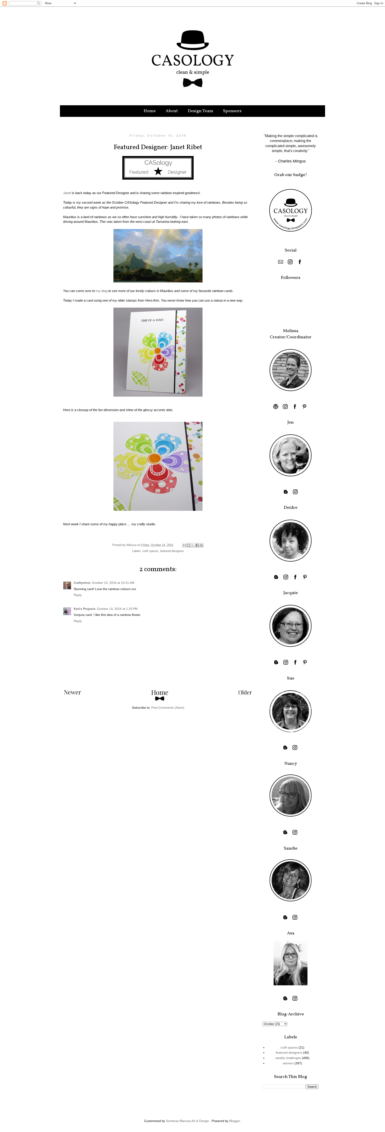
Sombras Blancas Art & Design (187, 1121)
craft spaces (150, 551)
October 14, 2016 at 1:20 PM (117, 609)
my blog (101, 291)
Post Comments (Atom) (167, 707)
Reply (78, 595)
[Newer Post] (72, 693)
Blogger (234, 1121)
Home (149, 111)
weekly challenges (288, 1058)
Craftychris (82, 582)
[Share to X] (193, 545)
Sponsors (232, 111)
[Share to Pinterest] (201, 545)
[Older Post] (245, 693)
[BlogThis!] (188, 545)
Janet (67, 193)
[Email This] (184, 545)
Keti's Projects (85, 609)
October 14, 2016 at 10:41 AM (113, 582)
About (172, 111)
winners (288, 1063)
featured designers (172, 551)
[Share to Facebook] (197, 545)
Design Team (200, 111)
